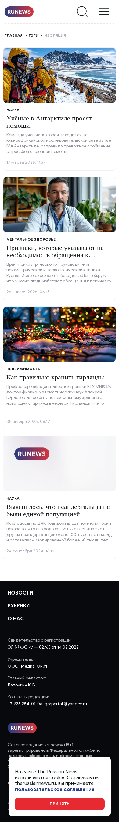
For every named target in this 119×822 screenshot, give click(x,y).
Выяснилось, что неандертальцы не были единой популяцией (58, 510)
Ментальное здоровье (31, 239)
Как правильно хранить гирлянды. (56, 377)
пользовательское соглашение (55, 790)
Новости (20, 593)
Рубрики (19, 606)
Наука (13, 109)
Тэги (33, 35)
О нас (16, 619)
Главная (14, 35)
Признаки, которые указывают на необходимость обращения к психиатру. (55, 255)
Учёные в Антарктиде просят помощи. (49, 121)
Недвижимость (23, 368)
